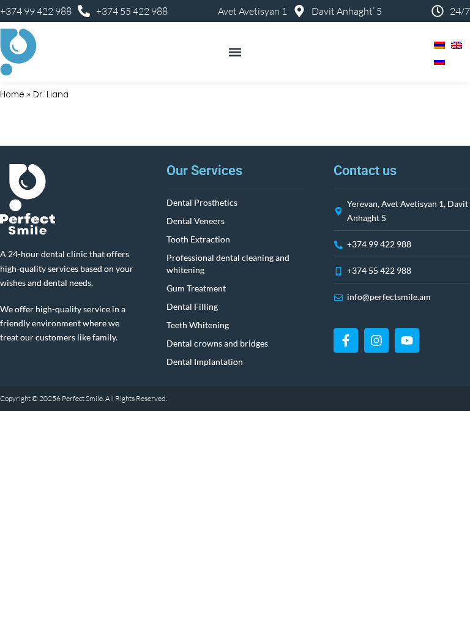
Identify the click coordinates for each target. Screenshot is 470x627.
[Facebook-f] (346, 340)
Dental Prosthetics (201, 202)
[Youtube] (407, 340)
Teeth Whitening (197, 325)
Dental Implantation (204, 361)
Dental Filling (192, 306)
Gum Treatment (196, 288)
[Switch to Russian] (436, 60)
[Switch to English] (453, 44)
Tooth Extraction (198, 239)
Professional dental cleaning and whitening (227, 263)
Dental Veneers (195, 221)
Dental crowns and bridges (217, 343)
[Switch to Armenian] (436, 44)
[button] (235, 52)
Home (12, 94)
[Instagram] (376, 340)
